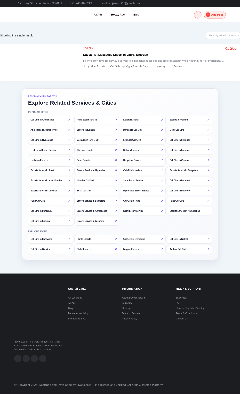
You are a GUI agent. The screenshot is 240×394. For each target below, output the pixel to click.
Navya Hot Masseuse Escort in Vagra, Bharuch (115, 54)
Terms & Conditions (186, 313)
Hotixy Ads (118, 14)
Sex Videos (182, 298)
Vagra (129, 66)
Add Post (217, 14)
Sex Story (127, 303)
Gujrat (146, 66)
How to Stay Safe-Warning (190, 308)
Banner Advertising (78, 313)
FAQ (178, 303)
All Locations (75, 298)
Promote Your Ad (77, 318)
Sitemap (126, 308)
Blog (136, 14)
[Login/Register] (197, 14)
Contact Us (182, 318)
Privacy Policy (129, 318)
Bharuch (137, 66)
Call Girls (89, 48)
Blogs (71, 308)
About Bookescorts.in (133, 298)
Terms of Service (131, 313)
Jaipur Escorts (97, 66)
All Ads (98, 14)
